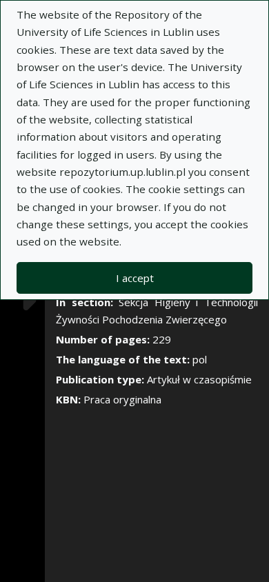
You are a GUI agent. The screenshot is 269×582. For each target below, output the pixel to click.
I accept (135, 278)
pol (199, 359)
